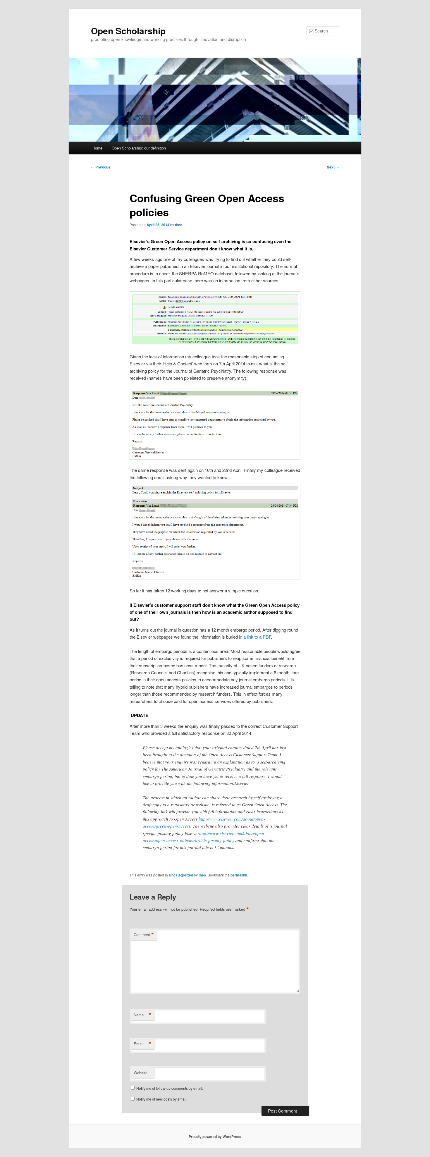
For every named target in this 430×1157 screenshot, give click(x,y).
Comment (144, 934)
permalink (239, 875)
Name (142, 1015)
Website (140, 1072)
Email (142, 1043)
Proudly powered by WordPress (215, 1136)
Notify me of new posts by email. (161, 1098)
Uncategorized (181, 875)
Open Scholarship (128, 30)
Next (333, 167)
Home (97, 148)
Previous (100, 167)
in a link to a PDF (255, 637)
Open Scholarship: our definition (139, 148)
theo (178, 224)
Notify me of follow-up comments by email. (169, 1088)
